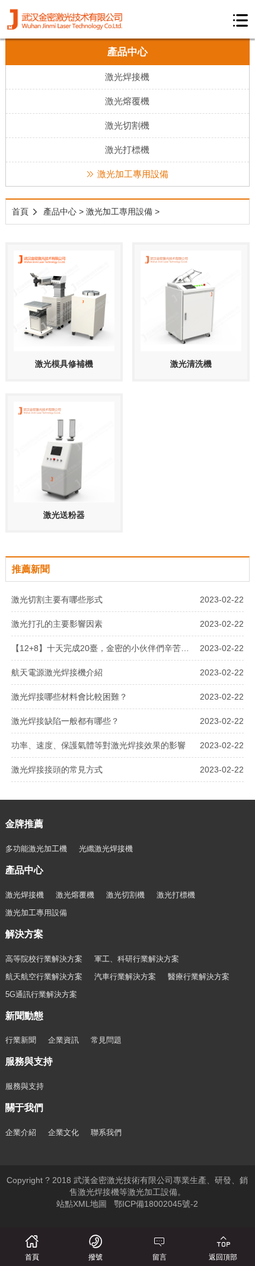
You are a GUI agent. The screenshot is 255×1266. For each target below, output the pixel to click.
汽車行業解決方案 (125, 976)
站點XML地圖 (81, 1204)
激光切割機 (127, 125)
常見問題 (106, 1040)
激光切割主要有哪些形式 (57, 599)
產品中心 (59, 211)
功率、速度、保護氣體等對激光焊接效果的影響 (98, 745)
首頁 (20, 211)
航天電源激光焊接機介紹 (57, 672)
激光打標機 (127, 150)
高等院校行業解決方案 (43, 958)
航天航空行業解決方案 (43, 976)
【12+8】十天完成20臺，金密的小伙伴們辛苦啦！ (102, 648)
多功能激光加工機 (36, 848)
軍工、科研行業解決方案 (136, 958)
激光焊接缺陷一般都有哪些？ (65, 721)
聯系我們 (106, 1132)
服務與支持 (24, 1086)
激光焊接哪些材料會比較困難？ (69, 696)
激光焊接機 (127, 77)
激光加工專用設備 (132, 174)
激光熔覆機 (127, 101)
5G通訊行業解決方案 (41, 994)
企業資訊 (63, 1040)
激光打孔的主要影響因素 (57, 624)
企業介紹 (20, 1132)
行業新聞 (20, 1040)
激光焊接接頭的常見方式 (57, 769)
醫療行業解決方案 (199, 976)
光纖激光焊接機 (106, 848)
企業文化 (63, 1132)
